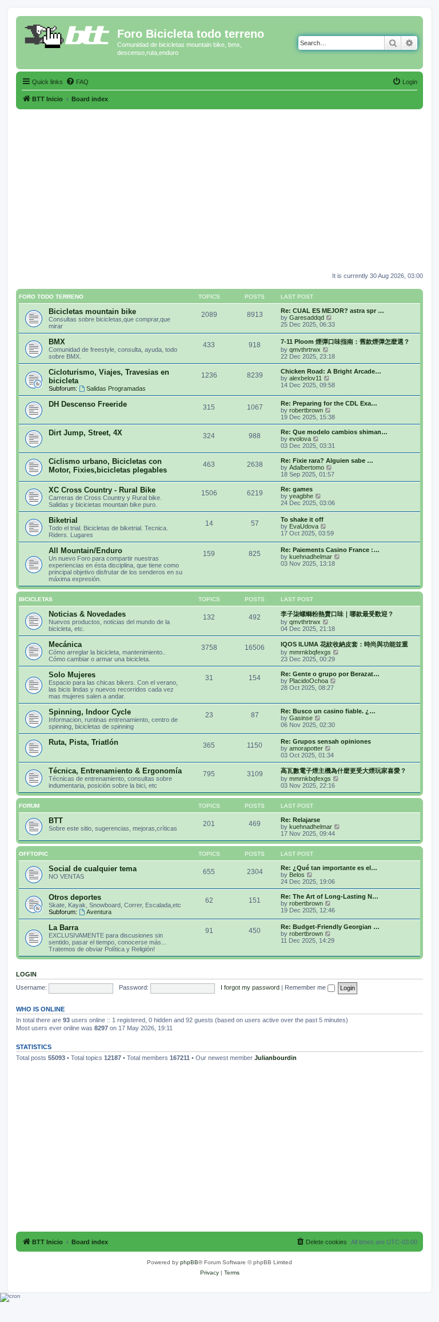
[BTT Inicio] (68, 37)
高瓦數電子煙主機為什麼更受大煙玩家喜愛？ (343, 770)
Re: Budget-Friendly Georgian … (330, 926)
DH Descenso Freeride (88, 404)
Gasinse (301, 717)
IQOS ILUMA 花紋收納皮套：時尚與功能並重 (344, 644)
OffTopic (33, 854)
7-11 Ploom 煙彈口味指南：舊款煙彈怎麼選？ (345, 341)
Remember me (306, 987)
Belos (297, 874)
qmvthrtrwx (305, 349)
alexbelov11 (305, 378)
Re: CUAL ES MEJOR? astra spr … (332, 310)
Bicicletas (36, 599)
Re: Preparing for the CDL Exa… (329, 403)
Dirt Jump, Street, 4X (85, 432)
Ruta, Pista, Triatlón (83, 742)
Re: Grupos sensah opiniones (326, 741)
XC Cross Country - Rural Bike (102, 490)
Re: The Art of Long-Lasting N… (329, 896)
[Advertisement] (219, 189)
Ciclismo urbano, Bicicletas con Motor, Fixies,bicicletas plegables (108, 465)
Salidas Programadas (116, 388)
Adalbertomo (306, 467)
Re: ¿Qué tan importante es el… (329, 867)
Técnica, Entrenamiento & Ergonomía (115, 771)
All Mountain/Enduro (85, 550)
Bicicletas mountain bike (92, 311)
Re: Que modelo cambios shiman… (334, 431)
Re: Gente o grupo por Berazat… (330, 673)
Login (26, 974)
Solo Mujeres (72, 674)
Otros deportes (75, 897)
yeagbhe (301, 496)
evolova (300, 438)
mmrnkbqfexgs (310, 652)
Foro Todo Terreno (51, 296)
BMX (57, 342)
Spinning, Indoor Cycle (90, 712)
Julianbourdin (275, 1057)
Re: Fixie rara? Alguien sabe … (327, 460)
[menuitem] (77, 82)
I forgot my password (250, 987)
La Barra (63, 927)
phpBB (189, 1262)
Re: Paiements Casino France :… (330, 549)
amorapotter (306, 748)
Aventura (98, 911)
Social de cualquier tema (93, 868)
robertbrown (306, 410)
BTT (56, 820)
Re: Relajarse (300, 819)
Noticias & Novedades (87, 614)
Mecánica (65, 644)
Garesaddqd (306, 317)
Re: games (297, 489)
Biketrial (63, 520)
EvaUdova (303, 526)
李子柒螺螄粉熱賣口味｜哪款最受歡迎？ (337, 613)
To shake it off (302, 519)
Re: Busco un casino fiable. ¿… (328, 711)
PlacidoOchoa (308, 680)
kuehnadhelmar (310, 556)
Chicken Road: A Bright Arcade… (331, 371)
